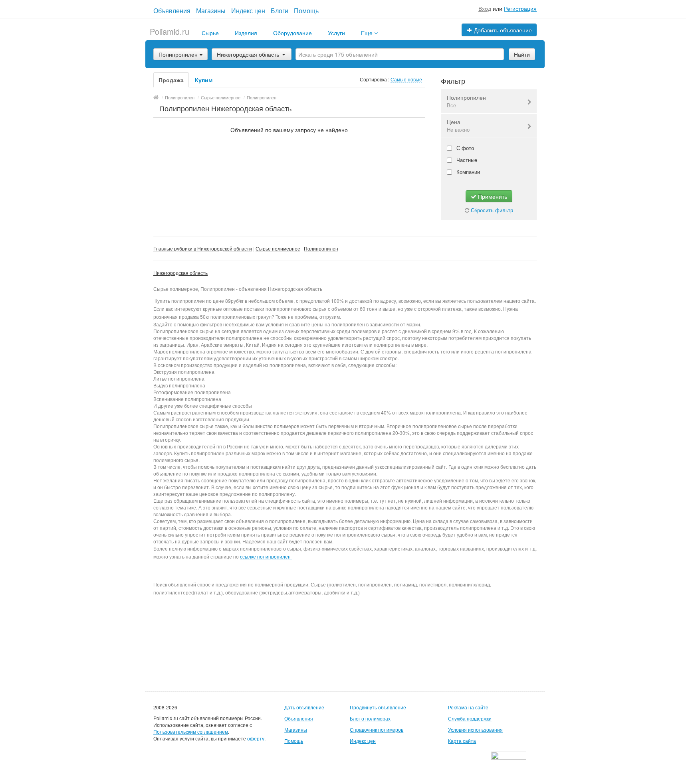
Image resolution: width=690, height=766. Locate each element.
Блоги (279, 11)
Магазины (211, 11)
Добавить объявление (502, 30)
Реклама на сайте (468, 707)
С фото (464, 148)
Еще (367, 33)
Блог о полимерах (370, 718)
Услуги (336, 33)
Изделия (246, 33)
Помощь (306, 11)
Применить (491, 196)
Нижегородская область (248, 54)
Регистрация (520, 8)
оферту (255, 738)
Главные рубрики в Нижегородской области (202, 248)
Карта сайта (462, 740)
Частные (466, 160)
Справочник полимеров (376, 729)
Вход (484, 8)
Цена (458, 125)
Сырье (210, 33)
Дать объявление (304, 707)
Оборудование (292, 33)
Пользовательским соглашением (190, 731)
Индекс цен (248, 11)
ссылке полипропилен (265, 556)
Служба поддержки (470, 718)
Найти (522, 54)
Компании (467, 172)
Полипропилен (466, 101)
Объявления (171, 11)
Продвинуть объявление (378, 707)
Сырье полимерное (278, 248)
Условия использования (475, 729)
